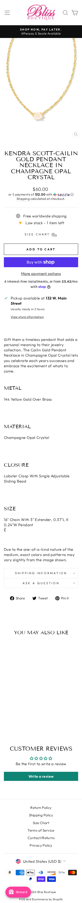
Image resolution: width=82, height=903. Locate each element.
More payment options (41, 273)
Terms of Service (41, 830)
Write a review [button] (41, 776)
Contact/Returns (41, 838)
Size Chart (41, 823)
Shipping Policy (41, 815)
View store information (27, 317)
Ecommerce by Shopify (47, 899)
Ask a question (41, 583)
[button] (41, 194)
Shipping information (41, 573)
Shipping (23, 199)
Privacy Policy (41, 845)
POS (22, 899)
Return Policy (40, 807)
